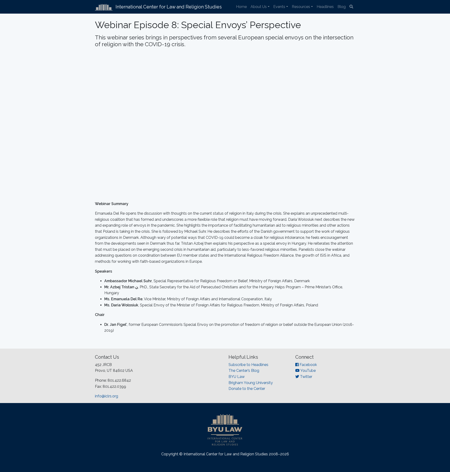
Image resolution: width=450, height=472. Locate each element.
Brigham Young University (251, 383)
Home (241, 6)
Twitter (305, 376)
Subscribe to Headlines (248, 364)
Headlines (325, 6)
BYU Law (237, 376)
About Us (259, 6)
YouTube (308, 370)
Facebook (308, 364)
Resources (301, 6)
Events (279, 6)
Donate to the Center (247, 388)
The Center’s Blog (244, 370)
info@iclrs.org (106, 396)
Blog (342, 6)
